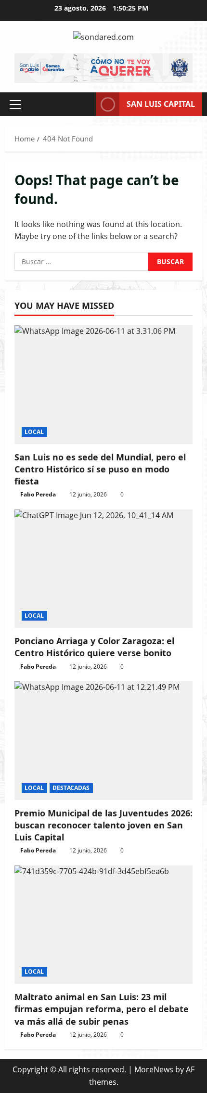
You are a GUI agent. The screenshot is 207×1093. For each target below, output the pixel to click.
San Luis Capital (161, 104)
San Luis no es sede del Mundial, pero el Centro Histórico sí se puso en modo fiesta (100, 469)
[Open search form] (84, 104)
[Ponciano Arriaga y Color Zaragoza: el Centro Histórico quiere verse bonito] (103, 568)
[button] (15, 104)
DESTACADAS (71, 788)
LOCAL (34, 432)
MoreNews (153, 1069)
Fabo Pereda (38, 494)
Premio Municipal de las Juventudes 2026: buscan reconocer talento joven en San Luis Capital (103, 825)
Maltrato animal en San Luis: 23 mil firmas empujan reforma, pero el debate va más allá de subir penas (101, 1009)
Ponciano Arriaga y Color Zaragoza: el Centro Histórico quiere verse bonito (94, 647)
